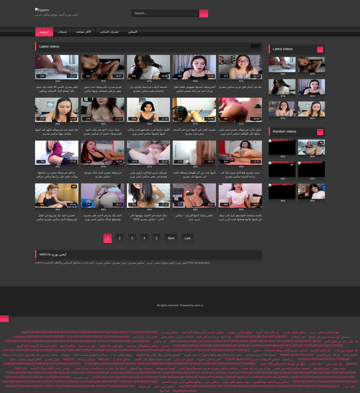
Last (187, 238)
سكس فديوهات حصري (265, 359)
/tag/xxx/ (68, 359)
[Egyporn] (42, 10)
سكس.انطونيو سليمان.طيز (90, 354)
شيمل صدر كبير (184, 359)
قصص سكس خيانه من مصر (291, 368)
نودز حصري (81, 377)
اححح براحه (350, 354)
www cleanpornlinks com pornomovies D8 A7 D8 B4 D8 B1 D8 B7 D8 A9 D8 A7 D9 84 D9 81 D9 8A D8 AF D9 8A (245, 341)
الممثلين (132, 31)
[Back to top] (4, 318)
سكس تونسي (169, 332)
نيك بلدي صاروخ (321, 350)
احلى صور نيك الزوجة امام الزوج (36, 345)
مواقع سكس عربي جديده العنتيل (182, 381)
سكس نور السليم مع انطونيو (271, 381)
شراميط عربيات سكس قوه (214, 336)
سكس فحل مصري (294, 332)
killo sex (103, 359)
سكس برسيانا (86, 359)
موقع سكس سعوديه (240, 332)
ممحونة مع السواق (141, 368)
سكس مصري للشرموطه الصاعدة (203, 332)
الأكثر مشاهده (83, 31)
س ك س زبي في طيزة (256, 368)
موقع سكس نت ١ (121, 354)
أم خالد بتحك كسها (267, 332)
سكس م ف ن (121, 359)
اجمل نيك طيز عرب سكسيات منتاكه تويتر (100, 368)
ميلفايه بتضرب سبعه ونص (177, 336)
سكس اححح (67, 345)
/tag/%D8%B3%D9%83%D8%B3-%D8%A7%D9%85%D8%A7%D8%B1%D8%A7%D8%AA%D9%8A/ (89, 332)
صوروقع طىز (321, 368)
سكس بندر (212, 381)
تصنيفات (62, 31)
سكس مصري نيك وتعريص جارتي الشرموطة (30, 354)
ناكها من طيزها (296, 363)
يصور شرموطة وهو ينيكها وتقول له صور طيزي (212, 354)
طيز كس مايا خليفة (111, 345)
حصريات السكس (109, 31)
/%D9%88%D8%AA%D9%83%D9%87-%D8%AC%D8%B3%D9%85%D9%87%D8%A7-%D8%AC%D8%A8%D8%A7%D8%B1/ (170, 363)
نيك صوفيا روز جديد (346, 350)
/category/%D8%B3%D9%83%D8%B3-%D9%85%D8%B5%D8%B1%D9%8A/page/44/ (71, 336)
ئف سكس (160, 341)
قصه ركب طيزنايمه (145, 336)
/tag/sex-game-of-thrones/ (297, 354)
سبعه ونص (339, 368)
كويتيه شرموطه (166, 368)
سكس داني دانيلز (164, 386)
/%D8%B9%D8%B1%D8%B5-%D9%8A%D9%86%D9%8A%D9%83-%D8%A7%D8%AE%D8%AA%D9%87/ (77, 341)
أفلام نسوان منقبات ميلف (25, 359)
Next (171, 238)
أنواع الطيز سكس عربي (324, 332)
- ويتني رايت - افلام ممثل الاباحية (51, 368)
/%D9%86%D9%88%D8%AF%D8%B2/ (261, 336)
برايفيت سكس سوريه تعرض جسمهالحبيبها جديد (208, 368)
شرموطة (144, 386)
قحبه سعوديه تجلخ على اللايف (152, 359)
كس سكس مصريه (209, 359)
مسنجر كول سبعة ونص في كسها (329, 336)
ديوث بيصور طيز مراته (236, 381)
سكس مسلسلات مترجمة (142, 345)
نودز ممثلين (298, 336)
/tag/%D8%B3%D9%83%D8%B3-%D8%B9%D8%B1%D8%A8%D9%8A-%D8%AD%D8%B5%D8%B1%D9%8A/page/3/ (259, 386)
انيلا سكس (315, 363)
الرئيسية (44, 31)
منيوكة (66, 354)
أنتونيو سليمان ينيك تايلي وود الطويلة (158, 354)
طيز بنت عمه (87, 345)
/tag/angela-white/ (185, 390)
